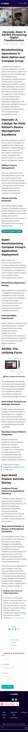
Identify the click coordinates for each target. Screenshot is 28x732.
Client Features (14, 717)
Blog (14, 715)
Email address (5, 664)
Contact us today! (18, 618)
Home (4, 712)
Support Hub (14, 712)
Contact (4, 715)
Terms (4, 717)
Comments (22, 43)
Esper (20, 72)
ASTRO (15, 84)
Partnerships (24, 712)
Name (3, 655)
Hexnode (10, 72)
